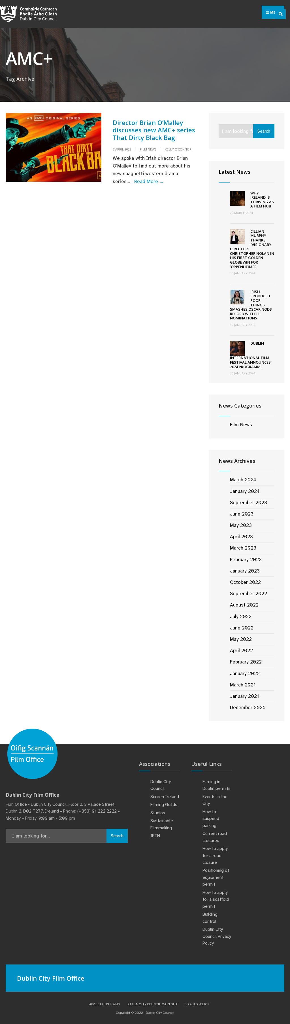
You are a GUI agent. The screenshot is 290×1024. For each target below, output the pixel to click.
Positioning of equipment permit (215, 877)
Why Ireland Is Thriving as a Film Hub (262, 199)
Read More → (149, 181)
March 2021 (242, 685)
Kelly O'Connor (178, 149)
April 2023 (241, 536)
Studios (157, 813)
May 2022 (241, 639)
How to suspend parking (210, 818)
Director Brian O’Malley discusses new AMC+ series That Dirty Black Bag (154, 130)
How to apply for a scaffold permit (215, 899)
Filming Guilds (163, 804)
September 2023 (248, 502)
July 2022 (240, 616)
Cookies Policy (197, 1004)
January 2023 (245, 571)
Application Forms (104, 1004)
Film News (148, 149)
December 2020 (248, 707)
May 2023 (241, 525)
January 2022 (245, 673)
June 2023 (241, 514)
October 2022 (245, 582)
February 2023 (246, 559)
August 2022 (244, 605)
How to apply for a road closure (215, 855)
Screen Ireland (164, 797)
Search (263, 131)
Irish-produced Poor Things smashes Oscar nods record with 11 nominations (251, 305)
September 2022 (248, 593)
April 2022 (241, 650)
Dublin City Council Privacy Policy (216, 936)
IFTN (155, 836)
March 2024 (243, 479)
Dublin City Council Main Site (152, 1004)
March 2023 (243, 548)
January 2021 (244, 696)
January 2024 (245, 491)
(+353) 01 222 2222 (97, 811)
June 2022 (241, 628)
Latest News (234, 171)
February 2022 (246, 662)
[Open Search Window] (281, 14)
